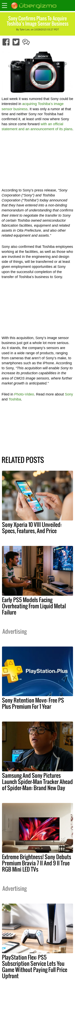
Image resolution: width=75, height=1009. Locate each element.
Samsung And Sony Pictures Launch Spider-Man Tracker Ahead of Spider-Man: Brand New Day (37, 781)
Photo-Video (24, 394)
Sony (69, 394)
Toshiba (15, 399)
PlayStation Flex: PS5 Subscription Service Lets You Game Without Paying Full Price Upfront (34, 966)
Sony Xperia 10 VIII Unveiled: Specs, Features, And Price (32, 528)
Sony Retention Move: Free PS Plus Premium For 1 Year (33, 703)
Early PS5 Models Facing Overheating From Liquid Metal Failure (34, 606)
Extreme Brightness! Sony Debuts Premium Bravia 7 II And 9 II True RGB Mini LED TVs (36, 863)
